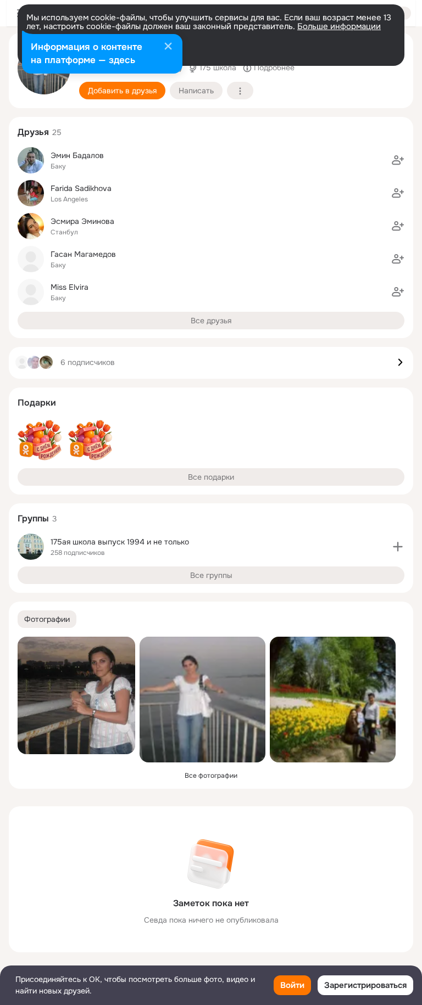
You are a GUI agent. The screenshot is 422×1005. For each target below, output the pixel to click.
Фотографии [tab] (47, 619)
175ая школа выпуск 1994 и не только (120, 542)
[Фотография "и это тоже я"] (76, 695)
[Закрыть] (168, 47)
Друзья (33, 132)
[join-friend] (397, 160)
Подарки (37, 402)
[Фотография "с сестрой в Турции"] (333, 699)
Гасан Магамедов (83, 254)
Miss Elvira (69, 287)
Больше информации (339, 26)
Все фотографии (211, 775)
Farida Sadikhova (81, 188)
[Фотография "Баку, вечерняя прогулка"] (202, 699)
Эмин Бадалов (77, 155)
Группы (33, 518)
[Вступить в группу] (397, 546)
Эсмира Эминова (82, 221)
